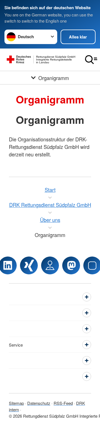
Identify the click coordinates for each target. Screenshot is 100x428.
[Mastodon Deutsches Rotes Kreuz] (71, 265)
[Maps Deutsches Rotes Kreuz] (50, 265)
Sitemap (16, 403)
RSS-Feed (63, 403)
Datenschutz (38, 403)
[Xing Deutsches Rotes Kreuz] (29, 265)
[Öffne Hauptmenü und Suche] (91, 59)
